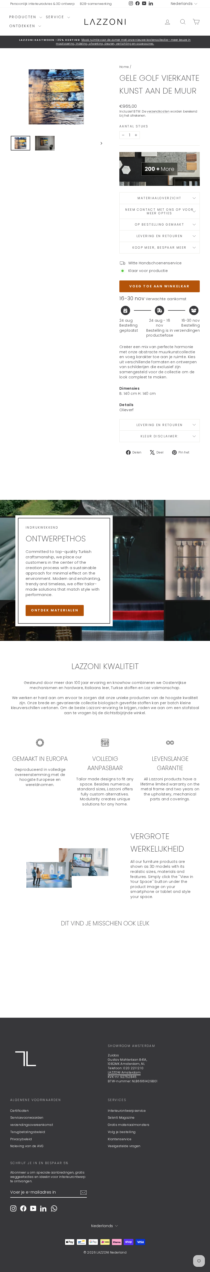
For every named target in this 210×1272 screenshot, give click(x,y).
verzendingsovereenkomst (31, 1125)
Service (56, 16)
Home (124, 67)
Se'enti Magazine (121, 1117)
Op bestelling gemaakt (159, 224)
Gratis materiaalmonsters (128, 1125)
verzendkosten (158, 111)
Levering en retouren (159, 236)
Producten (23, 16)
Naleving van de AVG (27, 1146)
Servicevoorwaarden (26, 1117)
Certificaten (19, 1110)
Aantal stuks (134, 126)
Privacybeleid (21, 1139)
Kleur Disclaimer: (160, 436)
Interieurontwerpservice (127, 1110)
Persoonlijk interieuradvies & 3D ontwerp (42, 4)
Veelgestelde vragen (124, 1146)
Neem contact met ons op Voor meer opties (159, 211)
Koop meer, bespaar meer (159, 247)
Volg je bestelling (121, 1132)
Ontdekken (23, 25)
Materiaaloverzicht (159, 198)
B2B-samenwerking (96, 4)
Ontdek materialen (54, 610)
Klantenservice (119, 1139)
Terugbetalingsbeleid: (27, 1132)
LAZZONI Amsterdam (124, 1072)
